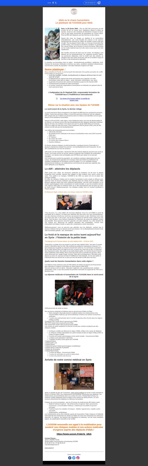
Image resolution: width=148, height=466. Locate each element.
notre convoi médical (77, 392)
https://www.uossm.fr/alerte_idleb (74, 434)
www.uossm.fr (49, 448)
